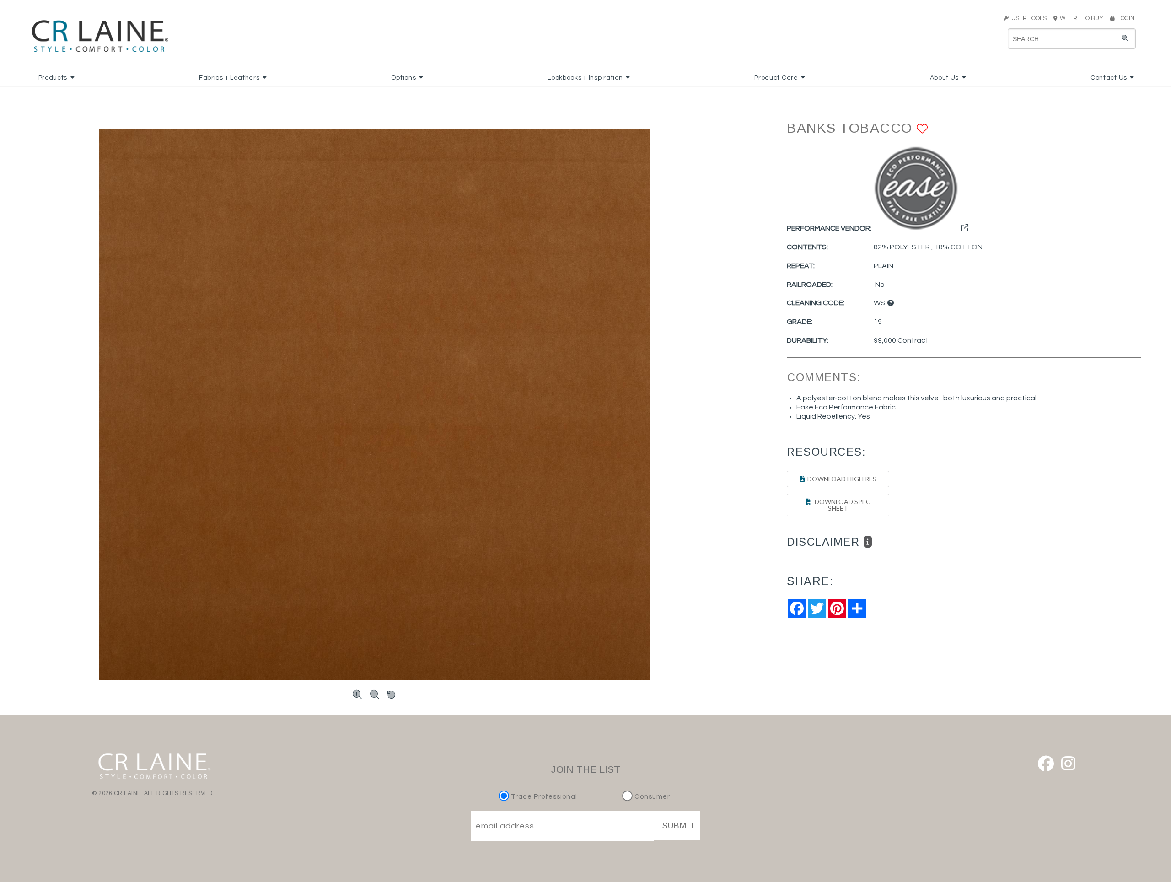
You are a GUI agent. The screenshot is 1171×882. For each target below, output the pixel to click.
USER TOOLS (1028, 18)
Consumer (651, 796)
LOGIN (1124, 18)
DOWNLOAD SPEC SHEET (841, 505)
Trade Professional (543, 796)
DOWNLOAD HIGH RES (840, 479)
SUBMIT (678, 825)
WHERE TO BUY (1083, 18)
